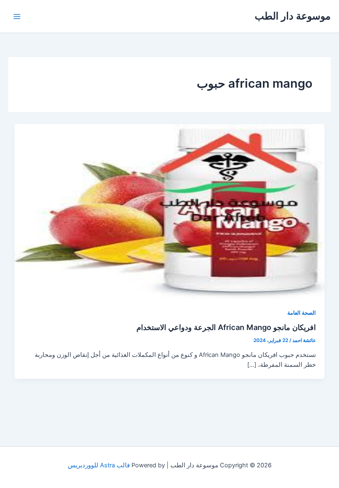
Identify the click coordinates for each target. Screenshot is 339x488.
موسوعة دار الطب (293, 16)
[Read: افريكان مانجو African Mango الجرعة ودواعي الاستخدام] (169, 211)
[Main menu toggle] (17, 16)
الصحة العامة (301, 313)
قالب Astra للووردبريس (99, 465)
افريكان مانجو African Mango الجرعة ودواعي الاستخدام (226, 327)
